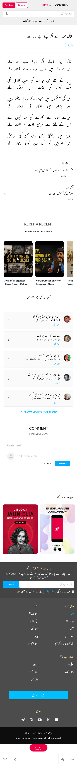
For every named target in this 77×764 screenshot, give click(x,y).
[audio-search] (7, 13)
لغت (41, 20)
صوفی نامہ (70, 664)
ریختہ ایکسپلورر (33, 643)
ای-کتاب (27, 20)
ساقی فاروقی (69, 45)
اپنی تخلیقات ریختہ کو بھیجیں (64, 643)
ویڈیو (35, 20)
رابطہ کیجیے (34, 628)
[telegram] (23, 720)
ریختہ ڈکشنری (33, 671)
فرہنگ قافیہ (69, 621)
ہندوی (35, 664)
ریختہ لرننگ (69, 671)
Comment (62, 463)
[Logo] (61, 5)
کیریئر (36, 636)
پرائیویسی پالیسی (51, 591)
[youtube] (40, 720)
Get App (9, 5)
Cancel (48, 463)
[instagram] (31, 720)
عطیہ (72, 613)
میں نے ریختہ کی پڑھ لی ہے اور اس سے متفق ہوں (43, 591)
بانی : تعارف (33, 621)
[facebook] (56, 720)
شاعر (52, 20)
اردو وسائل (69, 636)
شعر (46, 20)
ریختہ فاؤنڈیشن (33, 613)
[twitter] (48, 720)
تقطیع (72, 628)
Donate (21, 5)
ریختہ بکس (34, 679)
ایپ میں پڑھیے (38, 747)
